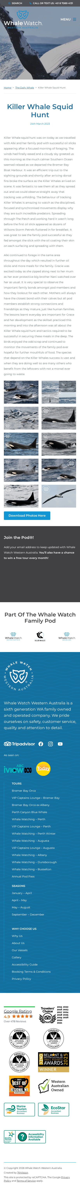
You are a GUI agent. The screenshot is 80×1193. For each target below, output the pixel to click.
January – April (22, 893)
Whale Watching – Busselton (31, 869)
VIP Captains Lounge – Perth (31, 826)
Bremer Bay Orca (24, 790)
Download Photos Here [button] (27, 515)
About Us (18, 943)
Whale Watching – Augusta (30, 840)
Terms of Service (26, 1180)
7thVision (22, 1172)
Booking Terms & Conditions (31, 971)
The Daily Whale (24, 87)
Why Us (17, 936)
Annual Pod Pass (23, 876)
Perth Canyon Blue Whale (29, 812)
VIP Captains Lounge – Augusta (33, 848)
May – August (21, 907)
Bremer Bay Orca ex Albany (31, 805)
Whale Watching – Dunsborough (34, 862)
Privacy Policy (21, 979)
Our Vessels (20, 950)
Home (7, 87)
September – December (28, 914)
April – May (19, 900)
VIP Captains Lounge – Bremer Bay (36, 798)
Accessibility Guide (24, 964)
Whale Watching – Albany (29, 855)
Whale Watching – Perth (28, 819)
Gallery (16, 957)
